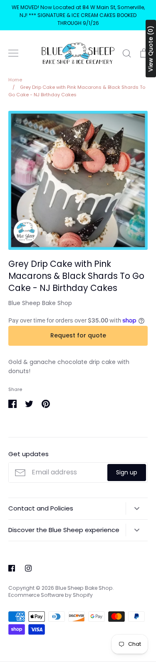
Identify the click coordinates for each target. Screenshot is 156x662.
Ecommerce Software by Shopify (50, 594)
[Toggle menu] (13, 53)
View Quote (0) (150, 49)
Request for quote (78, 335)
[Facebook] (11, 568)
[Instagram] (28, 568)
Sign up (126, 472)
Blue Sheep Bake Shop (40, 303)
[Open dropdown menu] (137, 508)
